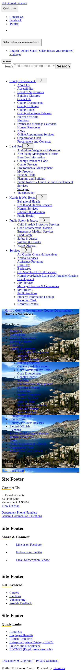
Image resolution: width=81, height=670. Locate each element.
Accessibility (25, 88)
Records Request (27, 303)
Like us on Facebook (29, 544)
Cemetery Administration (32, 366)
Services (14, 250)
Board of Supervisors (30, 92)
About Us (23, 85)
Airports (22, 355)
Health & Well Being (22, 197)
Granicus (59, 668)
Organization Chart (29, 138)
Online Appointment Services (35, 134)
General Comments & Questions (22, 516)
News (21, 131)
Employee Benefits (21, 635)
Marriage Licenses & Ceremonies (38, 286)
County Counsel (27, 377)
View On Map (10, 505)
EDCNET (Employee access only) (30, 649)
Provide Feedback (20, 603)
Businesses (24, 268)
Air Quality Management (32, 352)
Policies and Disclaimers (24, 645)
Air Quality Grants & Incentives (37, 254)
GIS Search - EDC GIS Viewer (36, 272)
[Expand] (41, 80)
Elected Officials (27, 116)
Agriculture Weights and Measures (38, 150)
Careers (14, 592)
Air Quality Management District (37, 153)
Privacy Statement (47, 660)
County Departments (30, 102)
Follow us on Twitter (29, 552)
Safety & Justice (27, 238)
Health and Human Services (34, 205)
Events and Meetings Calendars (36, 123)
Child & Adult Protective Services (38, 224)
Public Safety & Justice (23, 220)
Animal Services (27, 258)
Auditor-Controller (28, 359)
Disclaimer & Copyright (17, 660)
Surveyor (23, 189)
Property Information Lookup (35, 296)
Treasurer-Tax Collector (32, 405)
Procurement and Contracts (34, 141)
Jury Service (25, 282)
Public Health (25, 215)
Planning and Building (31, 178)
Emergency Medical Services (35, 231)
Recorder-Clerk (27, 300)
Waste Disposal (26, 245)
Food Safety (24, 235)
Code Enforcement (29, 373)
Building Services (28, 363)
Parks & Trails (26, 175)
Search (9, 66)
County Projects (27, 164)
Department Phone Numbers (19, 512)
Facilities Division (28, 387)
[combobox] (22, 42)
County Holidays (28, 106)
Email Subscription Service (33, 560)
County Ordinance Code (32, 161)
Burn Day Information (31, 157)
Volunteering (17, 599)
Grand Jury (24, 391)
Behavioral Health (28, 201)
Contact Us (24, 99)
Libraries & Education (31, 212)
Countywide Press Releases (34, 113)
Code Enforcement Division (34, 228)
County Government (28, 310)
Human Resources (28, 127)
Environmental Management (34, 168)
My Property (25, 171)
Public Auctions (27, 293)
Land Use (15, 146)
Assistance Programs (30, 261)
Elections (23, 120)
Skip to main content (14, 3)
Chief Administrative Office (34, 370)
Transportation (26, 192)
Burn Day (23, 265)
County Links (25, 109)
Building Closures (28, 95)
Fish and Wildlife (28, 408)
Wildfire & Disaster (29, 242)
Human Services (27, 208)
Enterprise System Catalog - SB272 (31, 642)
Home (9, 310)
